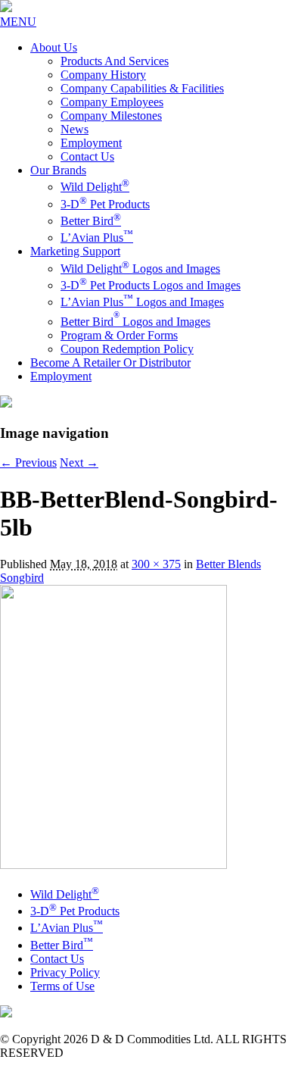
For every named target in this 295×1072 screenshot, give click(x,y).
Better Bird (91, 220)
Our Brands (58, 170)
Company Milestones (111, 115)
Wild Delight (95, 186)
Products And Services (115, 61)
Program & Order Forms (119, 335)
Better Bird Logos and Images (135, 321)
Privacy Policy (65, 972)
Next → (79, 462)
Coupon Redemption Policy (127, 348)
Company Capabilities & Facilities (142, 88)
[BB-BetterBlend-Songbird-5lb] (113, 864)
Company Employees (112, 101)
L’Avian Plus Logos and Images (142, 301)
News (74, 129)
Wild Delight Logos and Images (140, 268)
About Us (53, 47)
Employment (91, 142)
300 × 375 (156, 564)
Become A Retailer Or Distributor (110, 362)
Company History (103, 74)
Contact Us (87, 156)
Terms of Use (62, 986)
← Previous (28, 462)
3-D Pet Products (105, 204)
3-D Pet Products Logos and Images (151, 285)
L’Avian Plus (97, 237)
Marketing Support (75, 251)
